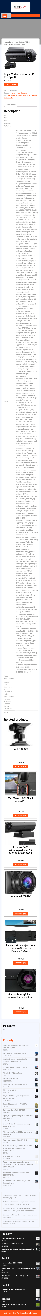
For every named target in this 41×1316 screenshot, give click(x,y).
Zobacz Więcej (11, 84)
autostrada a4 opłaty (15, 95)
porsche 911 (27, 95)
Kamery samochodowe (17, 42)
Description (11, 104)
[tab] (4, 16)
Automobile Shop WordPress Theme (17, 1313)
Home (6, 42)
